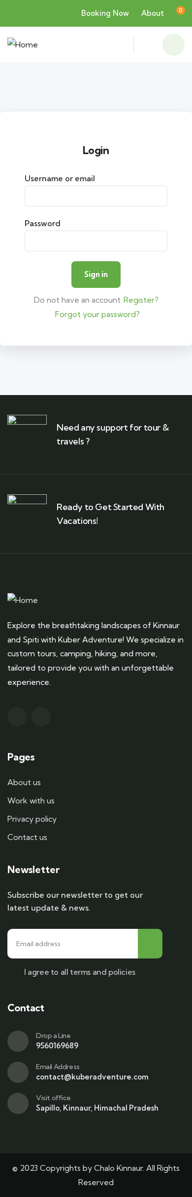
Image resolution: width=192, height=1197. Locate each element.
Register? (141, 300)
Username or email (60, 178)
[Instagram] (41, 716)
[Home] (22, 45)
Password (43, 223)
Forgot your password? (97, 314)
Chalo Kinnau (117, 1168)
